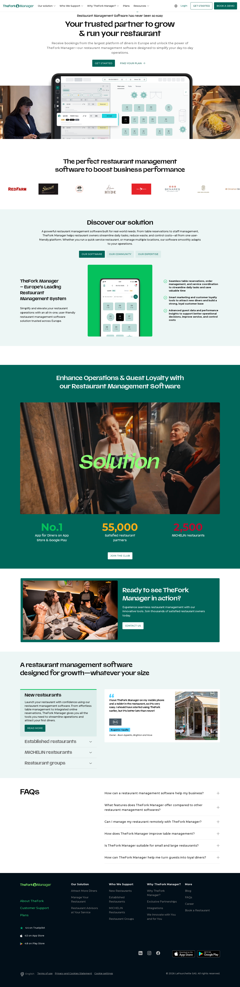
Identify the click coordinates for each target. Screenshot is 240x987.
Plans (126, 5)
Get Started (201, 5)
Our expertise (148, 254)
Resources (140, 5)
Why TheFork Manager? (101, 5)
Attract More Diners (84, 890)
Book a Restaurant (197, 910)
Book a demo (225, 5)
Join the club (120, 555)
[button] (103, 63)
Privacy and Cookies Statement (73, 973)
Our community (120, 254)
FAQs (188, 897)
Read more (35, 728)
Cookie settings (103, 973)
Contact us (133, 625)
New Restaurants (120, 890)
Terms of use (45, 973)
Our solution (45, 5)
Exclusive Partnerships (162, 901)
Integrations (155, 908)
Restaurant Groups (121, 918)
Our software (92, 254)
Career (189, 903)
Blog (188, 890)
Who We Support (70, 5)
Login (184, 5)
